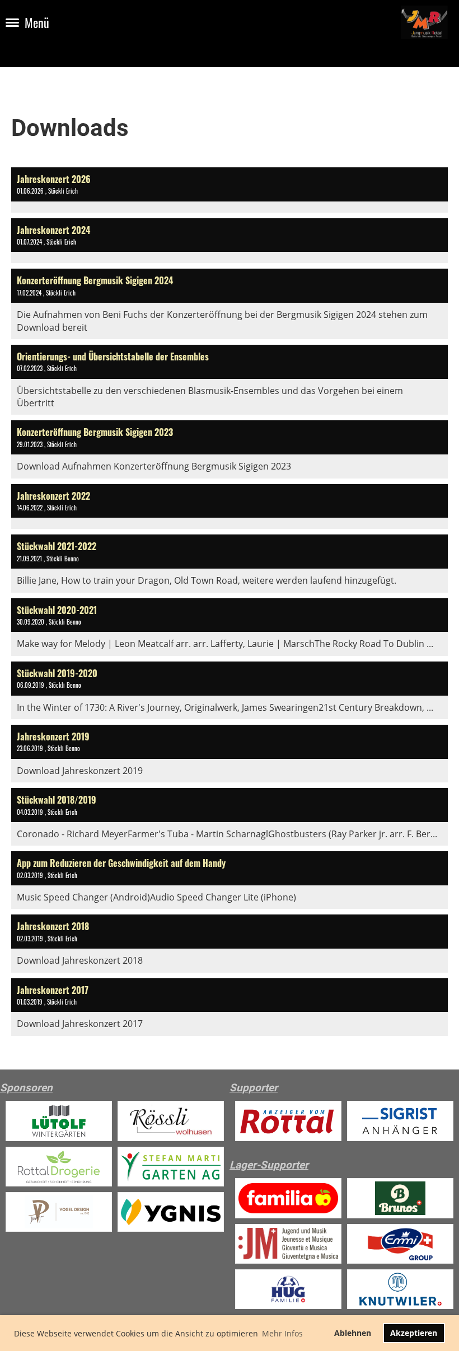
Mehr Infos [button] (282, 1333)
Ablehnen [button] (352, 1332)
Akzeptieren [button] (413, 1332)
